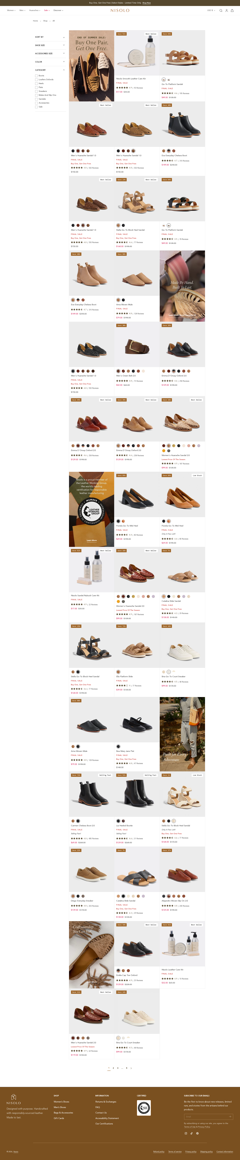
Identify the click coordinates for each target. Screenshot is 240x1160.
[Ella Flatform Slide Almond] (137, 645)
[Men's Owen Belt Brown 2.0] (137, 344)
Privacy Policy (204, 1127)
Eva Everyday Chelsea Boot (174, 156)
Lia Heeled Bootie (124, 826)
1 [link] (108, 1068)
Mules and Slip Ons (47, 95)
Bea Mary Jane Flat (125, 751)
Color (38, 62)
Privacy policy (190, 1152)
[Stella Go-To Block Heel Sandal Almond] (137, 198)
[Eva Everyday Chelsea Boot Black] (182, 124)
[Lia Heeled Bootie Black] (137, 794)
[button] (220, 10)
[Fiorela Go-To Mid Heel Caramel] (182, 494)
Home (35, 21)
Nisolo (15, 1152)
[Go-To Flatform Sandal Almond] (182, 53)
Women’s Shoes (61, 1102)
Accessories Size (43, 54)
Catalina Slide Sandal (171, 601)
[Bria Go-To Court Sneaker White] (182, 645)
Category (40, 70)
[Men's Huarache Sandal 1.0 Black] (91, 344)
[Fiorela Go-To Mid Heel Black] (137, 494)
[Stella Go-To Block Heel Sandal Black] (91, 645)
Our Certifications (104, 1124)
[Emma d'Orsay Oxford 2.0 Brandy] (91, 419)
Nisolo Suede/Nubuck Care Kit (85, 596)
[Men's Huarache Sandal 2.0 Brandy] (91, 1011)
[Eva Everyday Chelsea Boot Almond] (91, 273)
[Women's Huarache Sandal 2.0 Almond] (182, 419)
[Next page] (130, 1068)
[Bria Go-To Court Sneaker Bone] (137, 1011)
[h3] (182, 286)
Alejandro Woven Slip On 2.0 (175, 901)
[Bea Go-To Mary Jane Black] (137, 719)
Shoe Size (40, 45)
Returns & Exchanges (105, 1102)
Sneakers (42, 91)
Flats (40, 87)
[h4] (91, 66)
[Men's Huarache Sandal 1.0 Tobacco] (137, 124)
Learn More (92, 540)
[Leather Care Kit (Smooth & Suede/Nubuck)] (182, 943)
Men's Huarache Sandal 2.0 (83, 1043)
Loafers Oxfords (45, 80)
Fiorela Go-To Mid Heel (127, 526)
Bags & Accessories (63, 1113)
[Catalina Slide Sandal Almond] (182, 569)
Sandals (42, 99)
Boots (41, 76)
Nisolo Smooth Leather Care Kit (131, 79)
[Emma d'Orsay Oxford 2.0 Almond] (137, 419)
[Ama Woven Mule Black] (91, 719)
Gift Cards (59, 1118)
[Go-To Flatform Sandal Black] (182, 198)
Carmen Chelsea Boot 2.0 (83, 826)
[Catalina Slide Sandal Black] (137, 869)
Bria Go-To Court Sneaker (173, 677)
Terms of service (175, 1152)
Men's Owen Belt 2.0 (126, 376)
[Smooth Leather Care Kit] (137, 53)
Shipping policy (206, 1152)
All (54, 21)
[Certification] (144, 1108)
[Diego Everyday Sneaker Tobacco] (91, 869)
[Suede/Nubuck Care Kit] (91, 569)
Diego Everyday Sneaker (82, 901)
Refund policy (158, 1152)
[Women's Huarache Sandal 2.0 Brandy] (137, 569)
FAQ (97, 1107)
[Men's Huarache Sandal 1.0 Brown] (91, 198)
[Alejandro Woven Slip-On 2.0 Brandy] (182, 869)
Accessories (43, 103)
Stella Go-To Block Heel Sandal (130, 230)
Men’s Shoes (60, 1107)
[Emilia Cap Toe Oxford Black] (137, 943)
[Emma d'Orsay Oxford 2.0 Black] (182, 344)
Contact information (225, 1152)
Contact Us (101, 1113)
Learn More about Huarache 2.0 (182, 315)
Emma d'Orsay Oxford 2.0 (174, 376)
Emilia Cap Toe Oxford (126, 975)
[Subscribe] (230, 1116)
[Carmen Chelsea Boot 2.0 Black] (91, 794)
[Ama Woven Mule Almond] (137, 273)
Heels (40, 83)
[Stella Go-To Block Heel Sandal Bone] (182, 794)
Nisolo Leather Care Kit (172, 970)
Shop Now (146, 3)
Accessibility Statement (107, 1118)
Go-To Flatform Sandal (172, 84)
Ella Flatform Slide (124, 677)
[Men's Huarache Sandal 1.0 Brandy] (91, 124)
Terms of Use (190, 1127)
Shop (45, 21)
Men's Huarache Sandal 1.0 (83, 156)
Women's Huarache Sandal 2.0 (176, 455)
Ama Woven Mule (124, 305)
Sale (40, 107)
